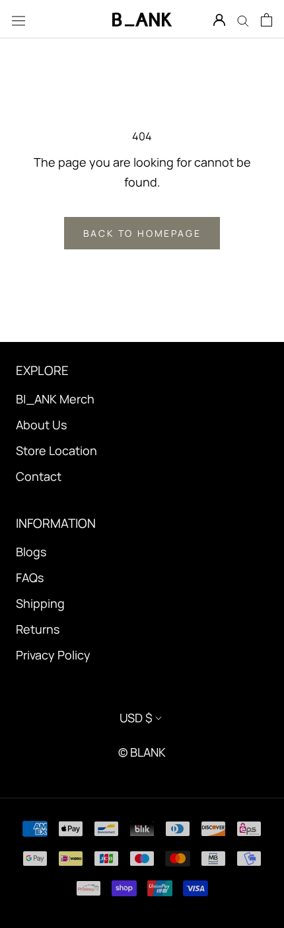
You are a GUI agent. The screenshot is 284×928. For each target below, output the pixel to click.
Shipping (40, 603)
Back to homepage (142, 233)
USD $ (136, 718)
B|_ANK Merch (55, 399)
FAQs (30, 577)
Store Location (56, 450)
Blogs (31, 552)
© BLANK (142, 752)
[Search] (243, 19)
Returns (37, 629)
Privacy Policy (53, 655)
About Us (41, 425)
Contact (38, 476)
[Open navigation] (18, 19)
